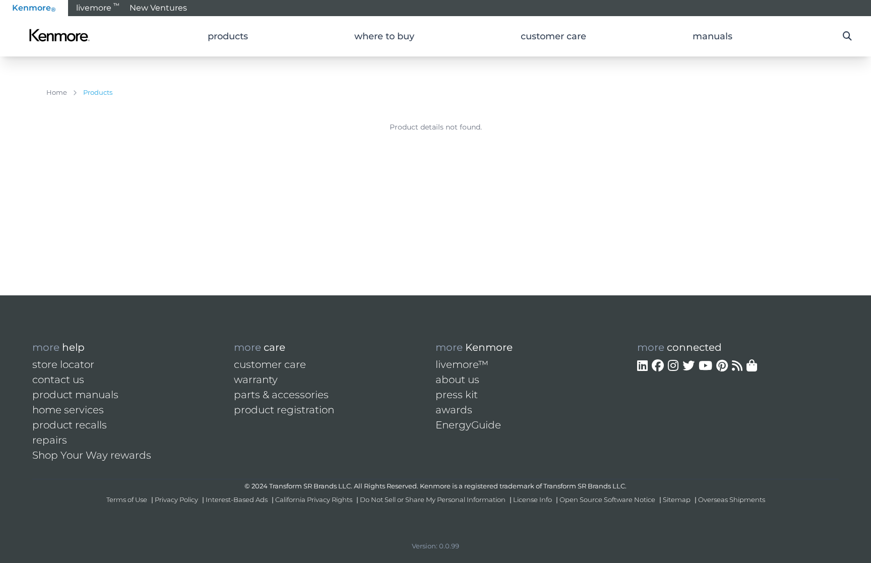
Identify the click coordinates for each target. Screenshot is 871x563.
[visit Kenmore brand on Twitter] (688, 366)
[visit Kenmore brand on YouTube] (705, 366)
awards (454, 410)
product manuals (75, 395)
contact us (58, 379)
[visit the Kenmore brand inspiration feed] (737, 366)
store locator (63, 364)
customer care (270, 364)
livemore (97, 7)
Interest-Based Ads (237, 499)
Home (56, 92)
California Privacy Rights (313, 499)
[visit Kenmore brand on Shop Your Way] (751, 366)
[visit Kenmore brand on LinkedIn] (642, 366)
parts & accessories (281, 395)
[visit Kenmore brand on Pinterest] (722, 366)
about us (457, 379)
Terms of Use (126, 499)
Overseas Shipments (731, 499)
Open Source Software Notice (607, 499)
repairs (49, 440)
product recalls (69, 425)
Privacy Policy (176, 499)
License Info (532, 499)
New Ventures (158, 8)
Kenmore (34, 8)
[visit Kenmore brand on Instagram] (673, 366)
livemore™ (462, 364)
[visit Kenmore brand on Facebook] (658, 366)
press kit (457, 395)
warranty (256, 379)
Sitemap (677, 499)
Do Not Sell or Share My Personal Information (433, 499)
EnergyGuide (468, 425)
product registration (284, 410)
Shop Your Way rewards (91, 455)
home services (68, 410)
